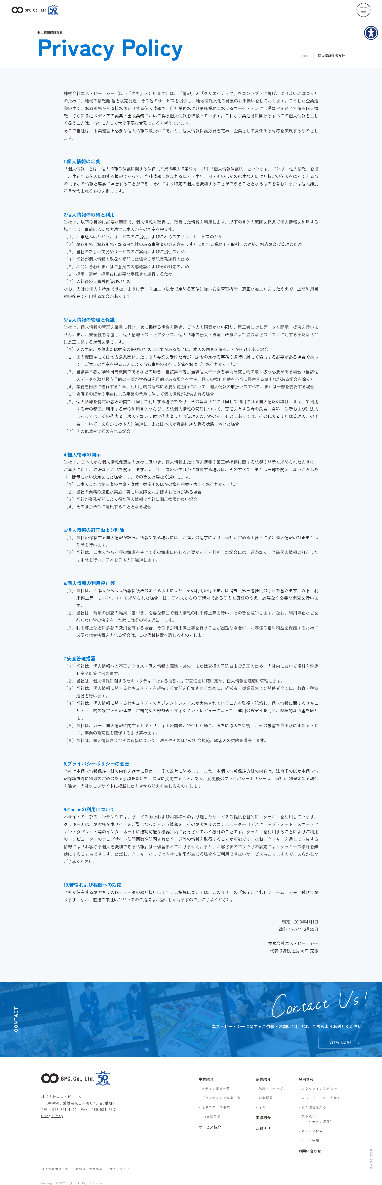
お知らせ (263, 1128)
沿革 (262, 1107)
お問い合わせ (309, 1151)
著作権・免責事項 (89, 1169)
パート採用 (310, 1140)
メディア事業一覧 (216, 1088)
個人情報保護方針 (55, 1169)
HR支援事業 (211, 1116)
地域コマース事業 (216, 1107)
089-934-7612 (104, 1109)
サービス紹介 (210, 1127)
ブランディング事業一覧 (221, 1097)
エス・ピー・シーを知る (321, 1097)
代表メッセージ (271, 1088)
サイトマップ (120, 1169)
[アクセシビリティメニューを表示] (371, 33)
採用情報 (306, 1079)
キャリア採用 (312, 1131)
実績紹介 (263, 1117)
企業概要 (266, 1097)
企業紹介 (263, 1079)
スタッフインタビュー (319, 1088)
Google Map (52, 1115)
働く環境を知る (313, 1107)
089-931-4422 (64, 1109)
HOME (305, 55)
